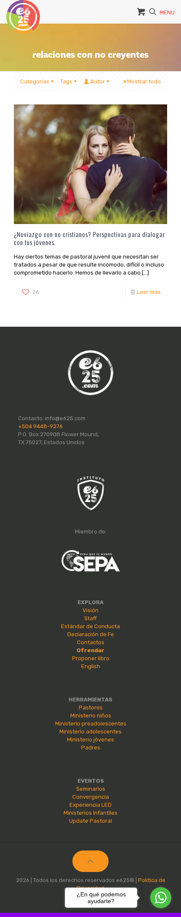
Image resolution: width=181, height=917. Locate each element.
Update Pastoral (90, 821)
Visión (90, 610)
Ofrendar (90, 650)
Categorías (34, 81)
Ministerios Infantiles (90, 813)
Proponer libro (90, 658)
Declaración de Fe (90, 634)
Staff (90, 618)
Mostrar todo (144, 81)
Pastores (91, 707)
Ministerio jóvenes (90, 739)
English (90, 666)
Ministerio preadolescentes (90, 723)
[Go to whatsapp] (160, 897)
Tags (66, 81)
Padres (90, 747)
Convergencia (90, 797)
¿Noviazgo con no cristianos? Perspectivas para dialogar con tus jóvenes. (89, 238)
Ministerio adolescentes (90, 731)
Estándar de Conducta (90, 626)
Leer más (149, 292)
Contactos (90, 642)
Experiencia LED (90, 805)
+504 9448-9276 (40, 426)
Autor (97, 81)
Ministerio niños (90, 715)
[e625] (23, 10)
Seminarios (90, 789)
